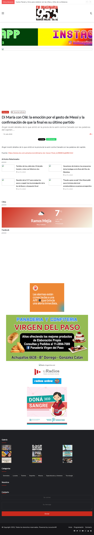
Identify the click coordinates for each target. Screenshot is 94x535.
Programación (79, 527)
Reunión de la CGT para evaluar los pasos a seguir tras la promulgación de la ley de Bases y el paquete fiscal (30, 183)
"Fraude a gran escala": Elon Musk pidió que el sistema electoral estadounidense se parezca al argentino (77, 183)
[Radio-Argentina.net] (47, 365)
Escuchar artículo (19, 112)
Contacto (5, 492)
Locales (15, 475)
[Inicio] (47, 13)
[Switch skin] (91, 14)
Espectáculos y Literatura (54, 475)
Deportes (5, 112)
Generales (6, 475)
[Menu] (3, 14)
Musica (40, 475)
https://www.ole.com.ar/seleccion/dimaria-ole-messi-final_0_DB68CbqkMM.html (40, 153)
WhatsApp (51, 139)
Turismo (23, 475)
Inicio (70, 527)
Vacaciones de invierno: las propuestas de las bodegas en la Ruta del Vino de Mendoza (77, 169)
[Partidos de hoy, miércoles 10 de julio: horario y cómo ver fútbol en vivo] (8, 168)
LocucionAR (52, 527)
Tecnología (69, 475)
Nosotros (5, 482)
